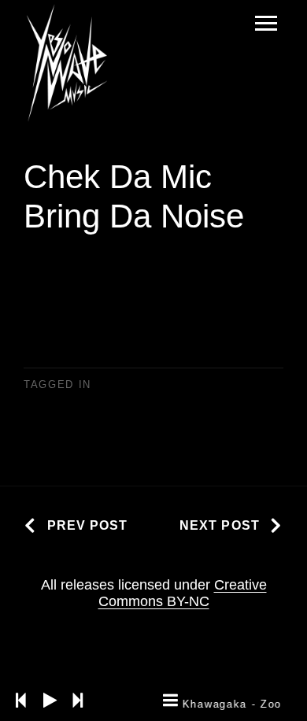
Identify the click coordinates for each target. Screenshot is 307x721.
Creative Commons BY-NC (182, 593)
